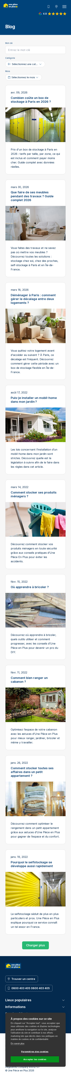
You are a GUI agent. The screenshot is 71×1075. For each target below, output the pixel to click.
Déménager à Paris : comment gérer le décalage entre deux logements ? (33, 298)
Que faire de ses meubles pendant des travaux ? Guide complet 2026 (32, 196)
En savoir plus (17, 1043)
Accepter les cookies (34, 1059)
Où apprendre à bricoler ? (30, 587)
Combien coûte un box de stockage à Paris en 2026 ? (31, 99)
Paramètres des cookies (34, 1051)
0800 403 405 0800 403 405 (30, 988)
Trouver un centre (23, 979)
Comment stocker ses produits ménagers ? (33, 494)
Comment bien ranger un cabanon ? (29, 679)
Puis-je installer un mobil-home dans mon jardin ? (34, 399)
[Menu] (64, 7)
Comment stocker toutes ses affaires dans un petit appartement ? (32, 771)
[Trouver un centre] (56, 7)
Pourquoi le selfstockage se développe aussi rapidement (32, 864)
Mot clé (9, 43)
